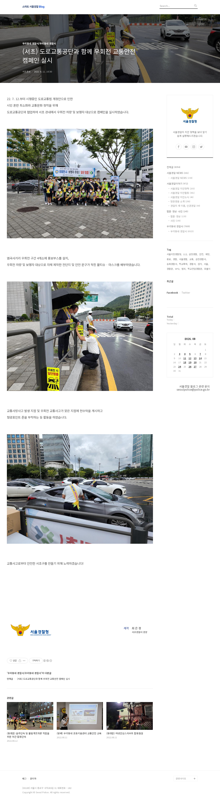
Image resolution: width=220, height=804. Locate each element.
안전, (201, 254)
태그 (24, 778)
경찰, (175, 259)
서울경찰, (183, 259)
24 (179, 366)
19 (190, 362)
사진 (175, 220)
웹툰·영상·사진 (177, 211)
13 (195, 358)
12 (190, 358)
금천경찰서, (201, 259)
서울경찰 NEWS (178, 173)
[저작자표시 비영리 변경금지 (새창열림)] (47, 660)
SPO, (177, 268)
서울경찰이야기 (177, 183)
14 (200, 358)
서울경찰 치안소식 (182, 197)
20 (195, 362)
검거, (200, 264)
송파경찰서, (172, 264)
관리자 (33, 778)
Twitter (186, 292)
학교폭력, (183, 264)
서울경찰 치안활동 (182, 193)
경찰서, (192, 264)
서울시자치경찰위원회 (186, 734)
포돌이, (207, 268)
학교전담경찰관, (195, 268)
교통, (191, 259)
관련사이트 (181, 778)
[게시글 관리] (24, 660)
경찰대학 (180, 740)
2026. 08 (190, 339)
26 (190, 366)
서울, (206, 264)
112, (185, 254)
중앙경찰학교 (182, 751)
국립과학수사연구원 (185, 756)
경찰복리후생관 (183, 773)
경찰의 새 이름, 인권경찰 (185, 205)
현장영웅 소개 (180, 201)
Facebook (172, 292)
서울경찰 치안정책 (182, 188)
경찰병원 (180, 762)
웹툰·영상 (178, 216)
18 (184, 362)
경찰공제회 (181, 767)
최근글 (170, 281)
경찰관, (170, 268)
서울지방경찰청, (174, 254)
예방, (207, 254)
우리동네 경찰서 (178, 226)
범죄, (184, 268)
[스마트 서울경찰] (41, 7)
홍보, (169, 259)
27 (195, 366)
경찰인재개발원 (183, 745)
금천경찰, (193, 254)
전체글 (173, 167)
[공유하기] (20, 660)
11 (184, 358)
